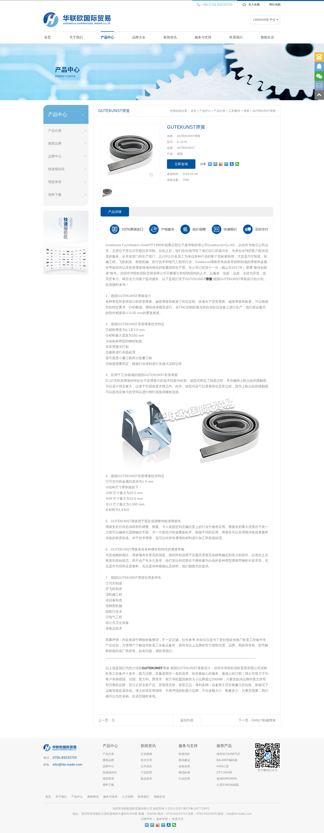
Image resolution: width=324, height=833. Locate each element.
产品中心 (107, 37)
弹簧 (246, 111)
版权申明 (162, 819)
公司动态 (146, 766)
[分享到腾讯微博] (226, 164)
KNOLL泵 (223, 766)
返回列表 (187, 720)
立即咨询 (181, 164)
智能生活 (267, 37)
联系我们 (236, 37)
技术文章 (146, 760)
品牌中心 (54, 156)
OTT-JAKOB (224, 772)
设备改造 (184, 766)
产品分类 (54, 130)
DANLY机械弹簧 (264, 720)
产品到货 (146, 772)
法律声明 (146, 819)
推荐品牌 (54, 143)
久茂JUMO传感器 (228, 784)
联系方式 (177, 819)
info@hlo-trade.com (67, 764)
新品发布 (146, 778)
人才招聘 (127, 796)
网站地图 (275, 4)
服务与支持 (203, 37)
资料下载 (54, 195)
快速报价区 (56, 169)
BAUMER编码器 (227, 760)
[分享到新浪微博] (221, 164)
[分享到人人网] (232, 164)
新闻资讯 (170, 37)
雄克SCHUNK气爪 (228, 754)
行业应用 (184, 778)
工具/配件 (234, 111)
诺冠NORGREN (227, 778)
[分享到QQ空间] (215, 164)
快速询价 (184, 754)
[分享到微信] (237, 164)
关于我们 (76, 37)
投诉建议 (184, 760)
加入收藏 (254, 4)
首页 (47, 37)
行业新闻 (146, 754)
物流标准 (184, 772)
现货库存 (54, 182)
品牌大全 (138, 37)
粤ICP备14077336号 (196, 808)
